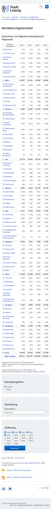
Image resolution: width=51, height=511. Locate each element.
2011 (23, 441)
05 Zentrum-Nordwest (7, 72)
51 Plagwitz (7, 218)
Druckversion (3, 488)
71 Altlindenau (8, 282)
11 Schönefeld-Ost (10, 90)
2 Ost (5, 159)
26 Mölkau (7, 142)
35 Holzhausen (8, 184)
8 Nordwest (8, 326)
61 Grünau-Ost (8, 249)
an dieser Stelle (31, 372)
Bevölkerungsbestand (10, 19)
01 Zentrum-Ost (9, 53)
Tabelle (9, 387)
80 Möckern (7, 309)
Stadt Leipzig (9, 356)
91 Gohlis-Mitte (8, 333)
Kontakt (46, 505)
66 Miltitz (6, 270)
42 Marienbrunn (9, 199)
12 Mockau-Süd (9, 94)
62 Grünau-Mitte (9, 253)
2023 (23, 432)
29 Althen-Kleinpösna (7, 155)
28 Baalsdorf (7, 150)
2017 (9, 438)
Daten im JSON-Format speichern (19, 477)
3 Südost (7, 188)
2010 (31, 441)
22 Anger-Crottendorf (7, 124)
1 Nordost (7, 109)
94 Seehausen (8, 345)
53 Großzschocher (10, 226)
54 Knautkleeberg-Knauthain (10, 231)
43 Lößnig (6, 203)
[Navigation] (47, 6)
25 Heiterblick (8, 138)
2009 (9, 443)
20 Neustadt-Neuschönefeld (8, 114)
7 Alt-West (7, 305)
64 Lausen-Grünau (10, 263)
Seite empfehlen (10, 488)
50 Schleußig (8, 214)
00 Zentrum (7, 49)
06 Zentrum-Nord (9, 77)
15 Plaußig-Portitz (9, 105)
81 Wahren (7, 312)
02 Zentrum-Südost (7, 58)
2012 (16, 441)
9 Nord (6, 353)
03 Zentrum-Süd (9, 63)
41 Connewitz (8, 196)
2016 (16, 438)
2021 (9, 435)
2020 (16, 435)
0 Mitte (6, 80)
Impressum (13, 505)
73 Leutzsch (7, 289)
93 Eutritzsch (7, 341)
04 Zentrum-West (9, 67)
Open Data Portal (31, 463)
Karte (9, 390)
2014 (31, 438)
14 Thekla (6, 101)
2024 (16, 432)
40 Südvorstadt (8, 192)
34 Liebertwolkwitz (9, 180)
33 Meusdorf (7, 177)
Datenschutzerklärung (25, 505)
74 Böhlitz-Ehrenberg (7, 294)
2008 (16, 443)
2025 (9, 432)
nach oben (45, 488)
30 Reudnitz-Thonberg (7, 164)
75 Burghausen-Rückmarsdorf (9, 300)
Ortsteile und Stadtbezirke (30, 17)
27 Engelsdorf (8, 146)
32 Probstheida (8, 173)
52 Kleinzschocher (9, 222)
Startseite (15, 17)
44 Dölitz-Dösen (9, 207)
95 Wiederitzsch (9, 349)
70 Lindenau (7, 278)
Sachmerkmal (9, 409)
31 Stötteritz (7, 169)
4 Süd (5, 211)
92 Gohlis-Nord (8, 337)
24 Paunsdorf (8, 134)
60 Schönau (7, 245)
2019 (23, 435)
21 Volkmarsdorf (9, 119)
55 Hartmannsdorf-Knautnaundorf (10, 237)
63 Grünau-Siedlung (7, 258)
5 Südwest (7, 242)
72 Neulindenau (9, 285)
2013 (9, 441)
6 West (6, 274)
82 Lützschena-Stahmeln (8, 317)
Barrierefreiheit (38, 505)
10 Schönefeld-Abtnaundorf (8, 85)
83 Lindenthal (8, 322)
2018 (31, 435)
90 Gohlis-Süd (8, 330)
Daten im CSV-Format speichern (19, 470)
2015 (23, 438)
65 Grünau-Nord (9, 267)
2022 (31, 432)
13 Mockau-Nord (9, 98)
